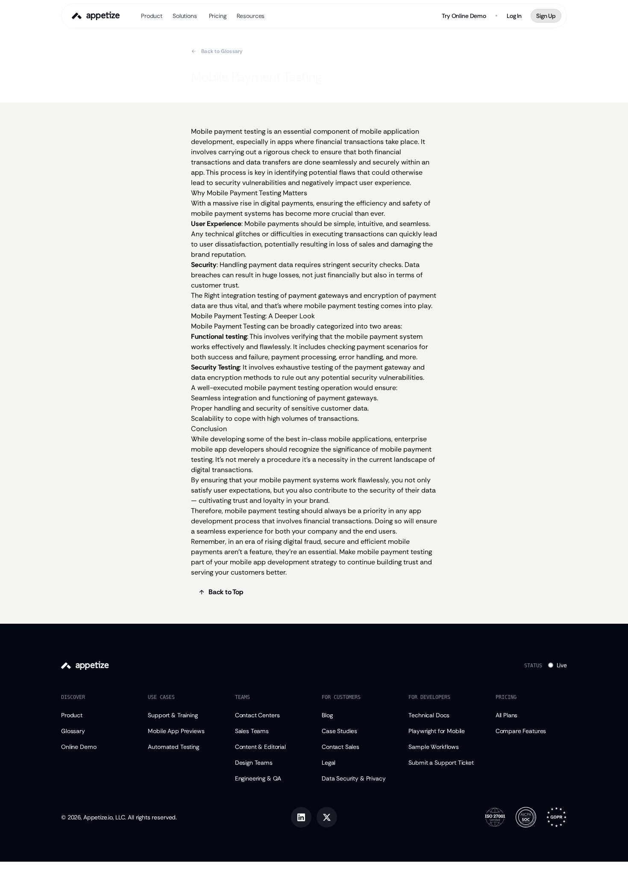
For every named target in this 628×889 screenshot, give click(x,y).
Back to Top (226, 591)
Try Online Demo (464, 16)
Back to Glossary (222, 51)
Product (151, 16)
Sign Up (546, 16)
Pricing (217, 16)
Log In (514, 16)
